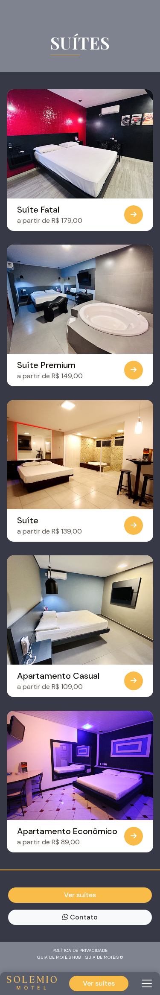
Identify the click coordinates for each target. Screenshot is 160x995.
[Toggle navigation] (146, 983)
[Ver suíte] (133, 214)
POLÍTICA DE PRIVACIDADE (80, 950)
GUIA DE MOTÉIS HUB (59, 957)
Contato (83, 917)
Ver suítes (99, 983)
